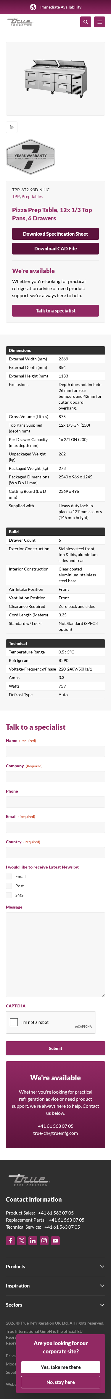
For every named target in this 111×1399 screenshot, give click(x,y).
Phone (12, 791)
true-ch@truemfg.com (55, 1133)
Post (19, 885)
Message (14, 906)
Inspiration (18, 1285)
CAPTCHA (15, 1005)
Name (21, 740)
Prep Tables (32, 196)
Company (24, 765)
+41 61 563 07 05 (55, 1126)
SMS (19, 895)
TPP (16, 196)
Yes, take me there (61, 1367)
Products (15, 1266)
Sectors (14, 1304)
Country (23, 841)
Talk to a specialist (55, 310)
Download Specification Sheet (55, 234)
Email (20, 816)
